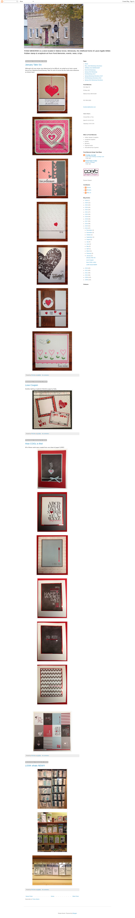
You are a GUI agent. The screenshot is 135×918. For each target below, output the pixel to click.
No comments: (45, 375)
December (89, 230)
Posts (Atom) (36, 899)
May (87, 246)
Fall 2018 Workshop (90, 70)
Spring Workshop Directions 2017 (94, 76)
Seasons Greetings (90, 162)
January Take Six (33, 64)
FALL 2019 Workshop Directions (93, 66)
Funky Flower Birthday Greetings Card (94, 156)
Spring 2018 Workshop (91, 72)
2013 (86, 268)
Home (52, 896)
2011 (86, 273)
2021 (86, 212)
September (89, 237)
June (87, 244)
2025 (86, 202)
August (88, 239)
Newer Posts (29, 896)
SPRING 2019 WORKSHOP (92, 68)
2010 (86, 275)
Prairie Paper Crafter (91, 161)
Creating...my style (90, 155)
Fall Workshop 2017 (90, 74)
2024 (86, 205)
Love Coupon (31, 385)
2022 (86, 209)
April (87, 248)
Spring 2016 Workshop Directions (94, 80)
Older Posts (75, 896)
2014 (86, 228)
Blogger (75, 913)
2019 (86, 216)
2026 (86, 200)
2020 (86, 214)
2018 (86, 219)
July (87, 242)
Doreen (89, 187)
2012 (86, 270)
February (89, 253)
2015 (86, 226)
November (89, 232)
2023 (86, 207)
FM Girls (89, 190)
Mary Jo (89, 192)
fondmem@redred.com (89, 107)
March (88, 251)
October (88, 235)
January (88, 255)
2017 (86, 221)
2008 (86, 279)
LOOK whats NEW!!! (35, 765)
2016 (86, 223)
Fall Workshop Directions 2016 (93, 78)
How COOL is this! (34, 443)
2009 (86, 277)
